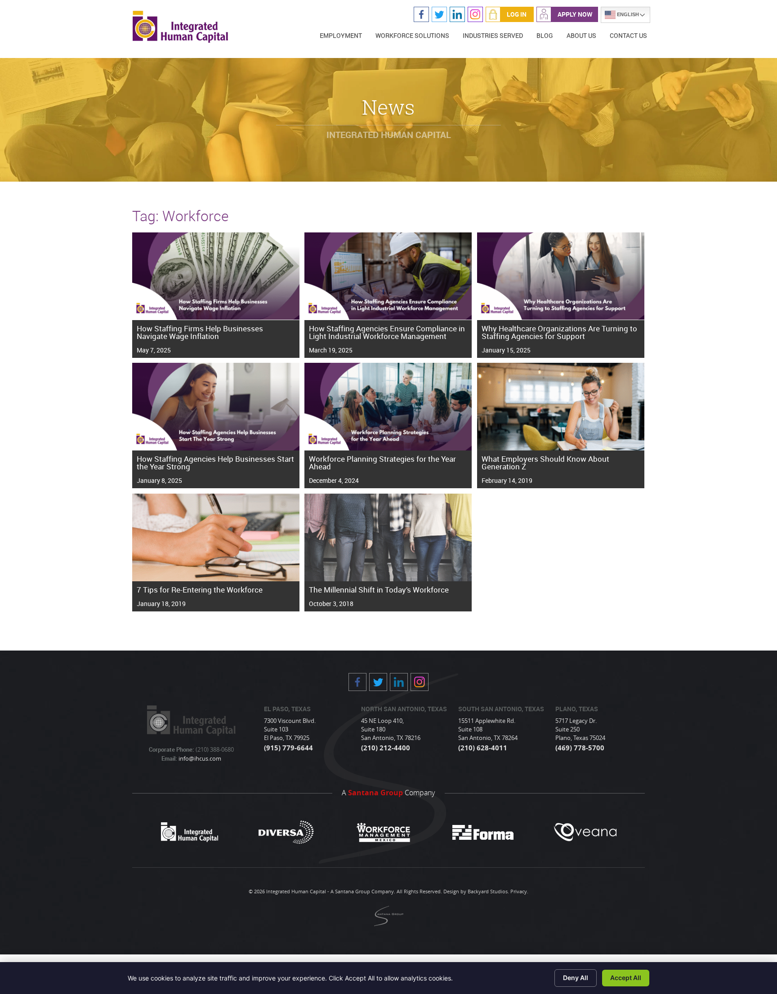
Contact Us (628, 35)
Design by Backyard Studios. (476, 891)
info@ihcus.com (199, 758)
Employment (341, 35)
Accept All (625, 977)
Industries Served (493, 35)
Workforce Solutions (412, 35)
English (627, 14)
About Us (581, 35)
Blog (544, 35)
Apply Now (575, 14)
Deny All (575, 977)
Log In (517, 14)
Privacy (518, 891)
